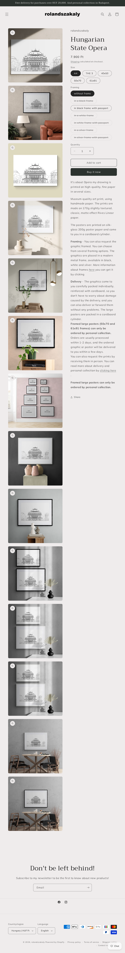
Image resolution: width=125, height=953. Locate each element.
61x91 (93, 80)
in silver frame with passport (93, 138)
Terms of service (91, 942)
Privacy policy (74, 942)
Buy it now (94, 171)
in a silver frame (85, 130)
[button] (6, 14)
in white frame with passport (93, 123)
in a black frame (85, 101)
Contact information (107, 945)
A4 (75, 73)
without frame (82, 93)
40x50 (104, 73)
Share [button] (77, 397)
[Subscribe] (88, 887)
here (92, 269)
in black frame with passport (91, 108)
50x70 (77, 80)
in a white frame (85, 116)
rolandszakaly (38, 942)
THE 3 (89, 73)
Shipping (75, 61)
